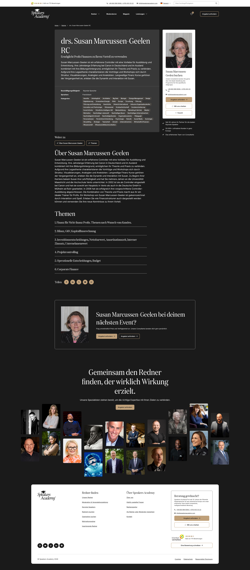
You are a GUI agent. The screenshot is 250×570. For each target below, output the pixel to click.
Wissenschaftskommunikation (105, 125)
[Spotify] (61, 545)
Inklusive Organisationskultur (140, 104)
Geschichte (107, 104)
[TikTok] (50, 545)
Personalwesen (88, 119)
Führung (138, 101)
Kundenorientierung (138, 107)
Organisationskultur (125, 116)
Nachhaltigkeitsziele (109, 116)
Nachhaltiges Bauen (118, 113)
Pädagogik (138, 116)
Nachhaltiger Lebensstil (101, 113)
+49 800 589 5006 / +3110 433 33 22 (121, 3)
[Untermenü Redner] (99, 14)
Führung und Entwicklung (92, 104)
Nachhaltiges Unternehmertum (138, 113)
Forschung (129, 101)
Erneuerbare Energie (103, 101)
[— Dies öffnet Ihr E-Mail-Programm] (85, 282)
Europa (120, 101)
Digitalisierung (88, 101)
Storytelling (87, 122)
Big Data (115, 98)
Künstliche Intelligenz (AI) (104, 110)
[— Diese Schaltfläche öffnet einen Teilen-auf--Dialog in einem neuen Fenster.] (66, 282)
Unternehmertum (126, 122)
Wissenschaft (88, 125)
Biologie (123, 98)
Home (56, 25)
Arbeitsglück (96, 98)
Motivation (87, 113)
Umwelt (114, 122)
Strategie (97, 122)
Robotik (129, 119)
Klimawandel (109, 107)
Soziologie (148, 119)
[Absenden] (216, 3)
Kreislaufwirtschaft (122, 107)
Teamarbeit (106, 122)
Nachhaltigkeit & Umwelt (91, 116)
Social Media (138, 119)
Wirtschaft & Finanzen (141, 122)
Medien (146, 110)
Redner (64, 25)
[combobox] (194, 3)
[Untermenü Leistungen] (146, 14)
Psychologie (120, 119)
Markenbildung (120, 110)
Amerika (86, 98)
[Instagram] (40, 545)
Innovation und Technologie (92, 107)
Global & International (120, 104)
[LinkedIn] (56, 545)
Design (148, 98)
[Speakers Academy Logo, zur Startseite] (40, 14)
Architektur (106, 98)
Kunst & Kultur (88, 110)
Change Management (136, 98)
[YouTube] (45, 545)
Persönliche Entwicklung (104, 119)
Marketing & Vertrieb (135, 110)
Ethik (114, 101)
